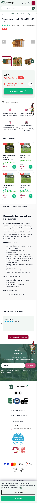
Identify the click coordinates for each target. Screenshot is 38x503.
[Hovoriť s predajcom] (10, 102)
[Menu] (33, 3)
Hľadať (33, 8)
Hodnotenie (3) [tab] (16, 206)
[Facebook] (16, 393)
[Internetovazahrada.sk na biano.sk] (23, 451)
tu (21, 488)
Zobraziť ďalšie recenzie (18, 337)
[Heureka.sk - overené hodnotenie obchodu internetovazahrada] (18, 439)
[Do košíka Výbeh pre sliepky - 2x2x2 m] (30, 167)
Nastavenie (18, 492)
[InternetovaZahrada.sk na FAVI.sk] (15, 451)
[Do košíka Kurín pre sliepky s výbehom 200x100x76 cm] (14, 167)
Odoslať (30, 365)
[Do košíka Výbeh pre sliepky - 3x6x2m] (14, 196)
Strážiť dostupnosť (17, 91)
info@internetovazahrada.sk (22, 429)
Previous (1, 323)
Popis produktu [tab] (6, 206)
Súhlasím (18, 498)
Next (34, 323)
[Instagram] (20, 393)
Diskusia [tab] (24, 206)
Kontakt (16, 425)
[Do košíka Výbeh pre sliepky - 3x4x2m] (30, 196)
